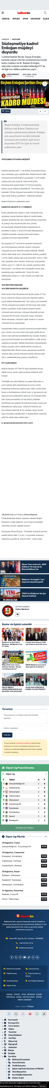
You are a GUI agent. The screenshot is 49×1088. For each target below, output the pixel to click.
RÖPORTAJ (10, 997)
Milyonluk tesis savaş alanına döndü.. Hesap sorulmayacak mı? (11, 667)
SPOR (25, 19)
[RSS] (37, 957)
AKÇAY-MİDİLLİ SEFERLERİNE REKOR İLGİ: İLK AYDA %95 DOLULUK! (12, 689)
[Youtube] (25, 957)
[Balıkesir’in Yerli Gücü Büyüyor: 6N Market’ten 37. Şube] (13, 634)
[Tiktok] (29, 957)
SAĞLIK (19, 997)
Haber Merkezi (22, 609)
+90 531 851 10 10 (26, 943)
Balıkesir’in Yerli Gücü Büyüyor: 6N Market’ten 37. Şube (12, 644)
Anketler (12, 1047)
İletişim (11, 1053)
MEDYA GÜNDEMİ (24, 1000)
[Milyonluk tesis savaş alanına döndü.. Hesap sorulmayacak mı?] (13, 657)
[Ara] (45, 12)
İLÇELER (39, 994)
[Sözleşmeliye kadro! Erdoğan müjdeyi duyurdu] (24, 93)
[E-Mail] (17, 614)
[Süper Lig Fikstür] (46, 837)
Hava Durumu (34, 969)
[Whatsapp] (33, 957)
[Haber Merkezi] (7, 611)
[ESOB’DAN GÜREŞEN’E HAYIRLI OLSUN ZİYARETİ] (36, 679)
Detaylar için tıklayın (24, 828)
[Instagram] (20, 957)
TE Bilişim (30, 1006)
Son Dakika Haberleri (36, 981)
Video (11, 1029)
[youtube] (30, 1014)
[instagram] (23, 1014)
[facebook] (9, 1014)
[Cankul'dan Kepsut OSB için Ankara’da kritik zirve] (36, 634)
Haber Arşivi (11, 985)
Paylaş (7, 111)
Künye (11, 1050)
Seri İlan (12, 1038)
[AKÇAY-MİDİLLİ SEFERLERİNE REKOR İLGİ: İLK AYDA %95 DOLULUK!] (13, 679)
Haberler (5, 39)
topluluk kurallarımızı (24, 743)
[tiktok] (44, 1014)
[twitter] (16, 1014)
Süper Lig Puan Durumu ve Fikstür (28, 1069)
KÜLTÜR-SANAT (29, 997)
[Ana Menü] (3, 13)
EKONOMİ (35, 19)
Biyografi (12, 1044)
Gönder (7, 735)
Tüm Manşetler (12, 981)
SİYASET (16, 19)
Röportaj (12, 1041)
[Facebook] (12, 957)
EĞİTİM (39, 997)
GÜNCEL (6, 19)
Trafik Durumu (11, 973)
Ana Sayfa (13, 1020)
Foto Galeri (13, 1026)
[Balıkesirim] (23, 13)
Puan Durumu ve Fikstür (33, 975)
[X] (16, 957)
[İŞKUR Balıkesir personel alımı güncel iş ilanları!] (36, 657)
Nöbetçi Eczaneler (14, 969)
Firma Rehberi (15, 1035)
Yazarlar (12, 1032)
